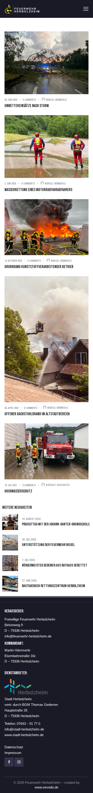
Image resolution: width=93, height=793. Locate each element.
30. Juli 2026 (29, 539)
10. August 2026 (31, 519)
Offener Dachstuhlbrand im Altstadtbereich (37, 414)
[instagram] (18, 762)
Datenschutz (14, 747)
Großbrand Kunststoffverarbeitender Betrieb (39, 266)
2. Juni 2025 (10, 183)
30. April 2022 (12, 408)
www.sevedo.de (46, 787)
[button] (85, 9)
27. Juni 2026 (29, 581)
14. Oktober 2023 (13, 261)
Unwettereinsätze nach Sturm (27, 105)
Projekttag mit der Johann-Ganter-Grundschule (56, 524)
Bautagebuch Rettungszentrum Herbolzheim (53, 586)
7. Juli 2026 (28, 560)
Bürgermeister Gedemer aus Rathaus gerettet (54, 565)
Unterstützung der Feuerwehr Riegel (48, 545)
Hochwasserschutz (18, 491)
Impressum (13, 753)
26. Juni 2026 (11, 100)
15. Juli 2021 (11, 485)
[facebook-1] (9, 762)
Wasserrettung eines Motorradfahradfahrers (38, 189)
